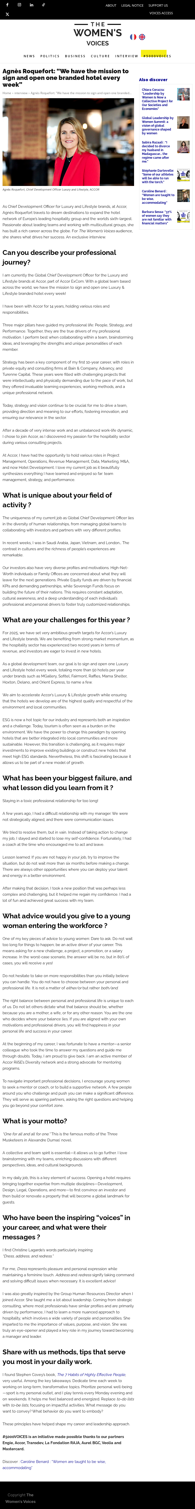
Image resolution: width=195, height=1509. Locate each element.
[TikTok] (43, 5)
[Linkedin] (31, 5)
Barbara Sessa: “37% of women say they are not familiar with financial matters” (157, 217)
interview (20, 93)
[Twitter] (7, 15)
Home (7, 93)
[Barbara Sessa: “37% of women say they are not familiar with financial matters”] (183, 216)
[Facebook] (7, 5)
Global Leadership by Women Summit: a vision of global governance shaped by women (158, 125)
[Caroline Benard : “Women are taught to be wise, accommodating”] (183, 196)
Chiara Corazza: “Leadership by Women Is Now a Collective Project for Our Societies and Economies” (157, 99)
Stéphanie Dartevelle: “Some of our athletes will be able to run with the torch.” (158, 176)
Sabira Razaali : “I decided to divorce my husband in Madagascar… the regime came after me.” (156, 152)
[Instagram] (19, 5)
